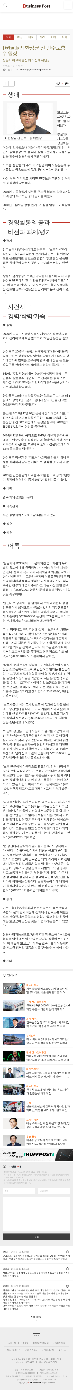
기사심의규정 (48, 1350)
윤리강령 (24, 1343)
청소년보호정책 (13, 1350)
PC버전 (36, 1335)
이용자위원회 (59, 1343)
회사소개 (12, 1343)
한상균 (12, 138)
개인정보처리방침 (41, 1343)
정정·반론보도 (31, 1350)
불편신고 (62, 1350)
